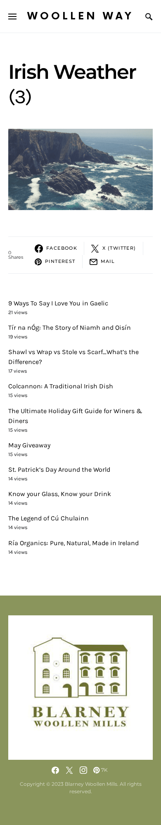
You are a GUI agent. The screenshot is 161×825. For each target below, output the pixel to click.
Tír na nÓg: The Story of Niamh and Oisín (69, 327)
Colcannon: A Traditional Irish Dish (60, 386)
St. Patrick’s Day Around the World (59, 469)
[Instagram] (83, 770)
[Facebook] (55, 770)
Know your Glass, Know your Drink (59, 494)
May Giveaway (29, 445)
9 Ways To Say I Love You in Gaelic (58, 303)
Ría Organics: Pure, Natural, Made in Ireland (73, 543)
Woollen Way (80, 16)
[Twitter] (69, 770)
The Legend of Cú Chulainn (48, 518)
